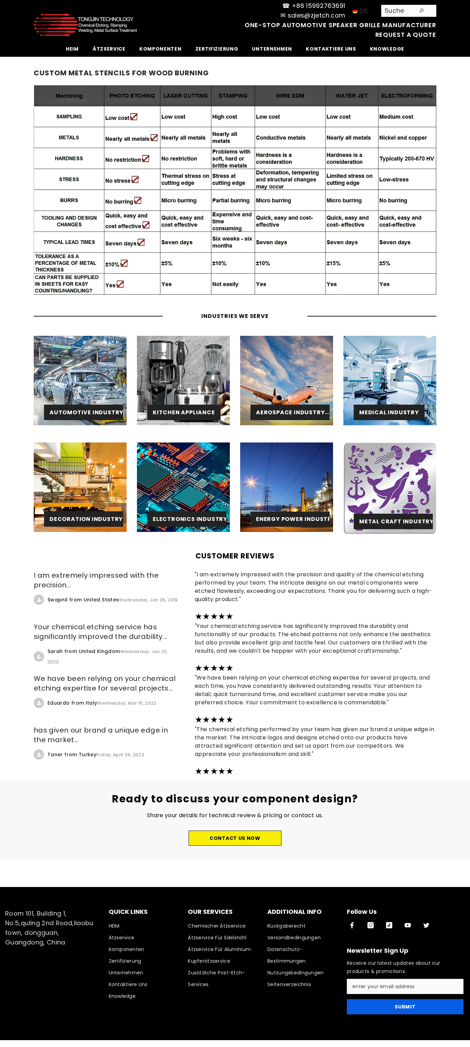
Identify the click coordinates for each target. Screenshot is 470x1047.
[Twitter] (426, 925)
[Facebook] (352, 925)
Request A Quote (406, 34)
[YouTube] (408, 925)
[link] (80, 487)
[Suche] (408, 11)
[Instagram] (370, 925)
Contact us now (235, 838)
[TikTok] (389, 925)
